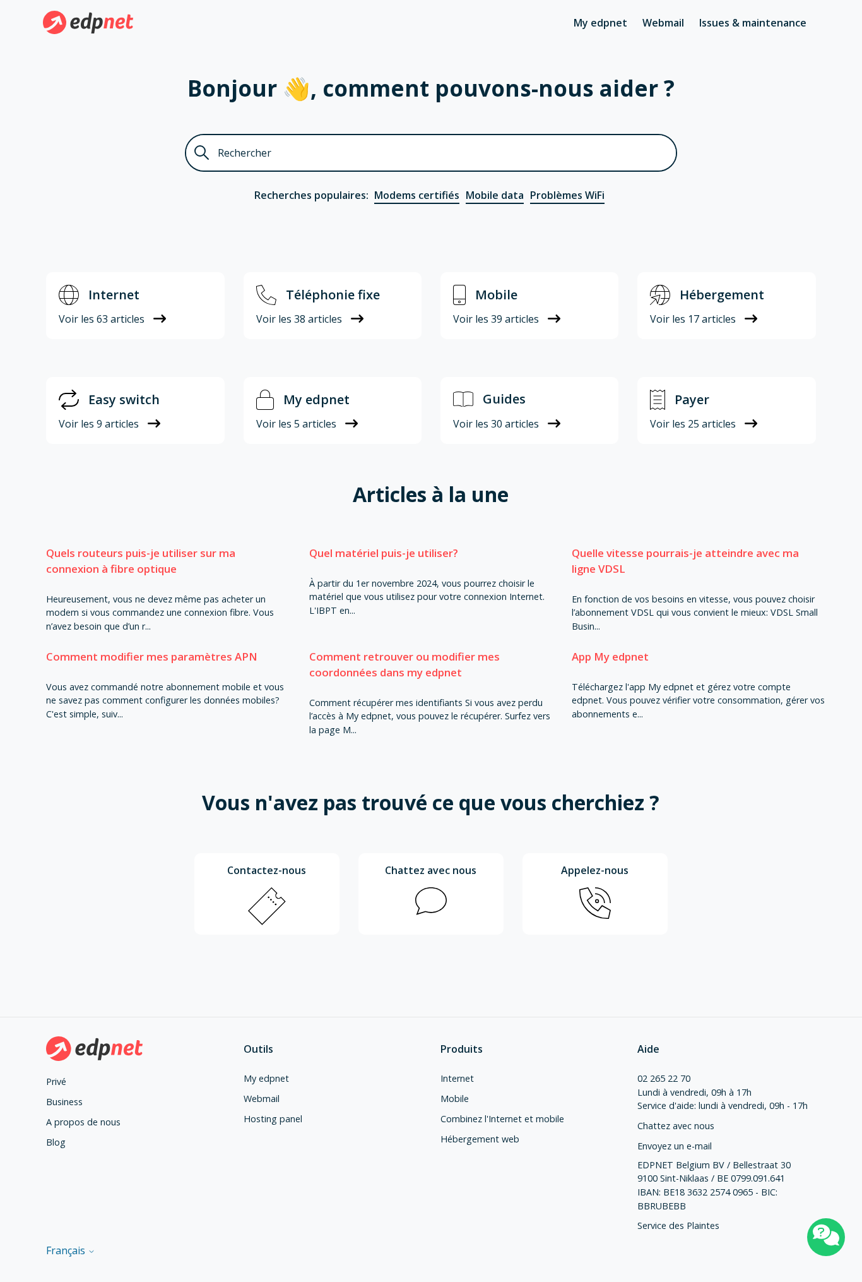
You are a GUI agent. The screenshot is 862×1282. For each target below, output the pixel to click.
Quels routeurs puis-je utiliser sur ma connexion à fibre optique (140, 561)
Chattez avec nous (675, 1126)
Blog (56, 1142)
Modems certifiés (416, 195)
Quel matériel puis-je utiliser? (383, 553)
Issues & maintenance (752, 23)
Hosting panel (273, 1119)
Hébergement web (479, 1139)
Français (67, 1250)
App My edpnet (610, 656)
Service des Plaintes (678, 1225)
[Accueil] (88, 22)
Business (64, 1102)
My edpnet (600, 23)
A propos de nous (83, 1122)
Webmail (663, 23)
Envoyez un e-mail (674, 1146)
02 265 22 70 (663, 1078)
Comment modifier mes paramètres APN (151, 656)
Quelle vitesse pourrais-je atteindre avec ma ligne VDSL (685, 561)
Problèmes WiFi (567, 195)
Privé (56, 1081)
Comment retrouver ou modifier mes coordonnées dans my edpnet (404, 664)
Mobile (454, 1099)
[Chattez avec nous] (826, 1237)
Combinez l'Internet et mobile (502, 1119)
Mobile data (495, 195)
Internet (457, 1078)
